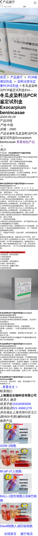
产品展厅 (16, 77)
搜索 (24, 6)
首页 (3, 77)
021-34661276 (22, 408)
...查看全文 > (8, 387)
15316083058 (21, 404)
